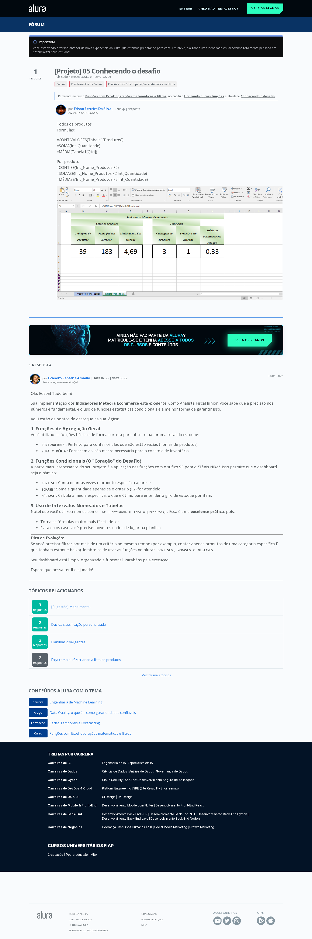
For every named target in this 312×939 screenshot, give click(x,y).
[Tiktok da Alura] (246, 920)
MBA (94, 854)
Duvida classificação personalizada (78, 624)
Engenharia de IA (114, 763)
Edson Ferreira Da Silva (93, 108)
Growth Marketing (201, 827)
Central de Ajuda (80, 919)
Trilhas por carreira (70, 754)
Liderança (109, 827)
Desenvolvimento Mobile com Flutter (128, 805)
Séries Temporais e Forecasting (75, 723)
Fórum (37, 24)
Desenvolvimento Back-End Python (222, 814)
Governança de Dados (172, 771)
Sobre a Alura (78, 913)
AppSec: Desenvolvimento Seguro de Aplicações (159, 780)
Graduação (55, 854)
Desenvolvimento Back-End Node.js (175, 818)
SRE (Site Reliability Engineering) (156, 788)
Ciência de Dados (114, 771)
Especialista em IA (140, 763)
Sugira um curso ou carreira (88, 930)
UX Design (125, 797)
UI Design (108, 797)
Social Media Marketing (170, 827)
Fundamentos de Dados (86, 84)
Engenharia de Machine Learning (76, 702)
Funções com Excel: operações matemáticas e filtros (141, 84)
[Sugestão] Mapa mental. (71, 606)
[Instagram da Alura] (236, 920)
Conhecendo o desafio (258, 96)
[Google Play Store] (261, 920)
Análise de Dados (141, 771)
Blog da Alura (78, 924)
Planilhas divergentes (68, 642)
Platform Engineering (116, 788)
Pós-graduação (77, 854)
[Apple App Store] (270, 920)
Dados (61, 84)
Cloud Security (112, 780)
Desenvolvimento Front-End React (180, 805)
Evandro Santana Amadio (69, 378)
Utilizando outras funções (204, 96)
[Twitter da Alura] (227, 920)
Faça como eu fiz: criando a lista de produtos (86, 659)
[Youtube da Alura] (217, 920)
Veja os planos (265, 8)
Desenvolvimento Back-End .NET (173, 814)
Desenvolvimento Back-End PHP (125, 814)
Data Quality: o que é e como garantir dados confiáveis (93, 712)
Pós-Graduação (152, 919)
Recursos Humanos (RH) (135, 827)
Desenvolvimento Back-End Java (125, 818)
